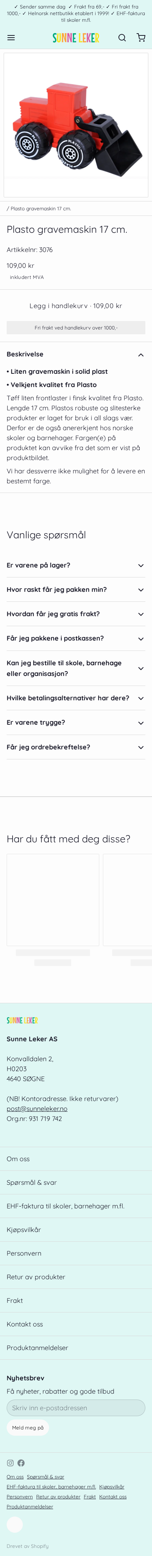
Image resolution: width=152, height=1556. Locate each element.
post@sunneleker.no (37, 1108)
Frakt (15, 1300)
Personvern (24, 1253)
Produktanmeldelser (37, 1347)
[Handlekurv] (137, 37)
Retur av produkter (36, 1277)
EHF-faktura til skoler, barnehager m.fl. (65, 1206)
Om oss (18, 1159)
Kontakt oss (25, 1324)
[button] (76, 305)
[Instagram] (10, 1463)
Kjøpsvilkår (24, 1229)
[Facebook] (21, 1463)
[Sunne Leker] (75, 37)
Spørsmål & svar (32, 1182)
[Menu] (14, 37)
